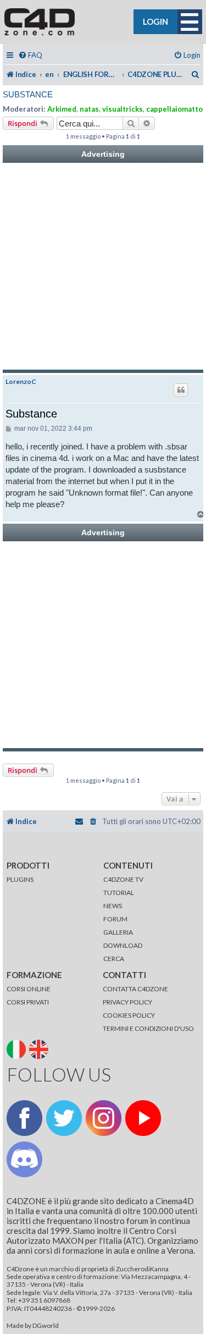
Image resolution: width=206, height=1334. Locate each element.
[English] (40, 1049)
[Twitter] (64, 1118)
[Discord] (24, 1159)
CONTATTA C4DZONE (135, 989)
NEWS (112, 906)
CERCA (113, 958)
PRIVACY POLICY (127, 1002)
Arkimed (61, 109)
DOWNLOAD (122, 945)
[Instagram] (103, 1118)
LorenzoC (20, 382)
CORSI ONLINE (29, 989)
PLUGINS (20, 879)
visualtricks (122, 109)
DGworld (45, 1326)
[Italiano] (17, 1049)
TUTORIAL (118, 892)
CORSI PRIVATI (28, 1002)
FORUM (115, 919)
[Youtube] (143, 1118)
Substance (28, 94)
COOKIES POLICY (129, 1015)
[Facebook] (24, 1118)
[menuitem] (30, 55)
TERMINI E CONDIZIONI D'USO (148, 1028)
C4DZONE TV (123, 879)
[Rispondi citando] (181, 390)
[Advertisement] (103, 266)
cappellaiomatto (174, 109)
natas (89, 109)
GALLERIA (118, 932)
